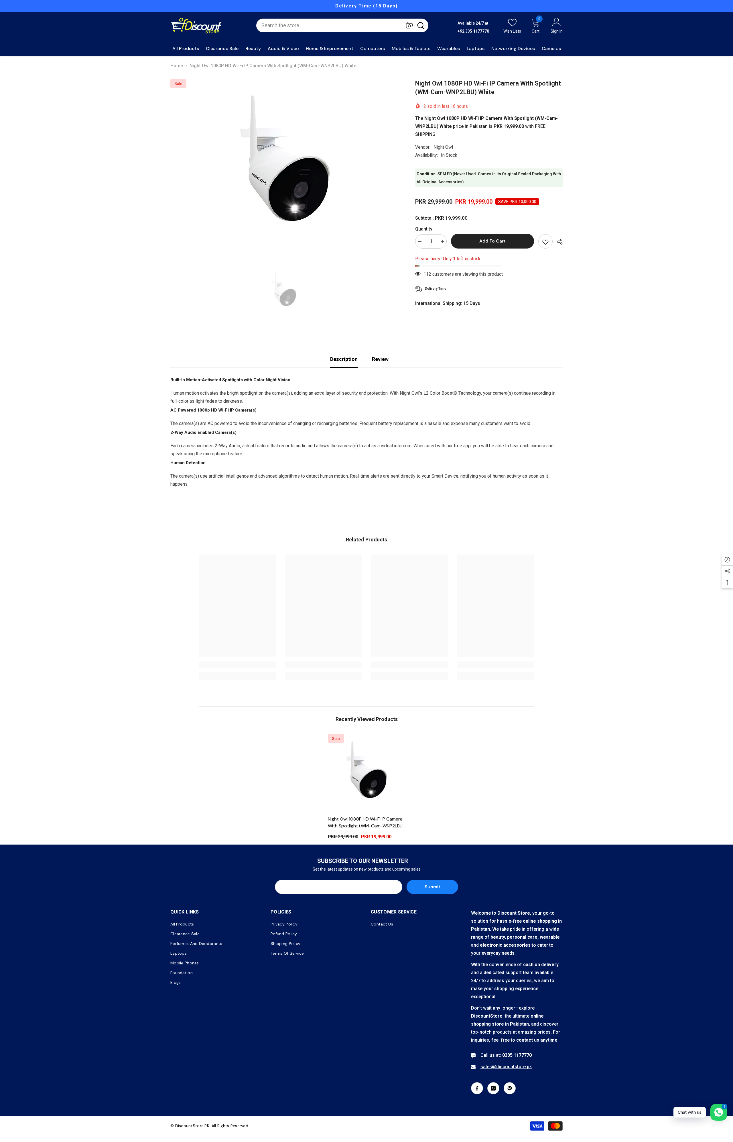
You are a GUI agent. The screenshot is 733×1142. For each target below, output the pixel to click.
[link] (237, 665)
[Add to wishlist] (545, 241)
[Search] (342, 25)
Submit (432, 887)
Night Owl (443, 147)
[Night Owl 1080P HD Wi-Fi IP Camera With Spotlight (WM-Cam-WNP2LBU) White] (366, 772)
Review (380, 359)
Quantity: (424, 229)
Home (176, 65)
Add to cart (492, 241)
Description (344, 359)
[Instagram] (493, 1088)
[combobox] (334, 25)
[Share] (558, 242)
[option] (366, 6)
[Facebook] (477, 1088)
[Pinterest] (510, 1088)
